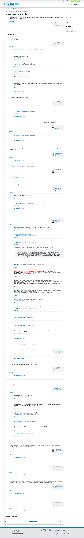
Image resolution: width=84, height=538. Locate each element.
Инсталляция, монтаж (14, 8)
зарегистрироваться (33, 521)
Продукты (10, 11)
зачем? (58, 521)
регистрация (76, 4)
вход (72, 4)
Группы (6, 11)
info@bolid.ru (55, 531)
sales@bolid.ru (65, 531)
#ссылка (11, 28)
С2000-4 (12, 21)
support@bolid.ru (56, 534)
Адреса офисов (66, 533)
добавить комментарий (20, 30)
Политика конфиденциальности (17, 533)
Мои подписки (25, 11)
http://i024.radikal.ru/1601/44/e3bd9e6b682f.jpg (23, 234)
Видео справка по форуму (17, 11)
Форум (8, 8)
